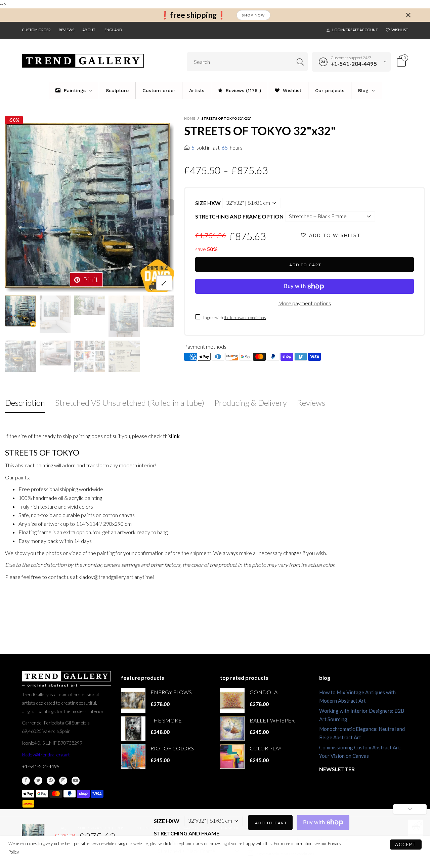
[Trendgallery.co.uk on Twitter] (38, 781)
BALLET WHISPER (272, 720)
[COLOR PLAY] (232, 756)
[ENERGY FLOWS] (133, 700)
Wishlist (399, 30)
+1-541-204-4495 (354, 63)
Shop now (253, 15)
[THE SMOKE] (133, 728)
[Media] (164, 282)
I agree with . (234, 317)
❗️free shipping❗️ (193, 15)
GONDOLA (263, 692)
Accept (405, 844)
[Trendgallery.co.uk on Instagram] (63, 781)
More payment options (304, 303)
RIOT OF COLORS (172, 748)
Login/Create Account (355, 30)
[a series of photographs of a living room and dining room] (89, 356)
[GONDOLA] (232, 700)
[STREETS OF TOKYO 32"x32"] (89, 207)
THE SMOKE (166, 720)
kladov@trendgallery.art (46, 754)
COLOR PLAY (266, 748)
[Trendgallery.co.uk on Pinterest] (51, 781)
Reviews (66, 30)
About (88, 30)
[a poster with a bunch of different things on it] (124, 356)
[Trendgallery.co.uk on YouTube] (76, 781)
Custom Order (36, 30)
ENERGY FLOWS (171, 692)
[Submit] (300, 61)
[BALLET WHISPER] (232, 728)
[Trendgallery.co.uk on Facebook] (26, 781)
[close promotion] (408, 15)
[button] (9, 207)
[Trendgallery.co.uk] (83, 61)
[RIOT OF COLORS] (133, 756)
